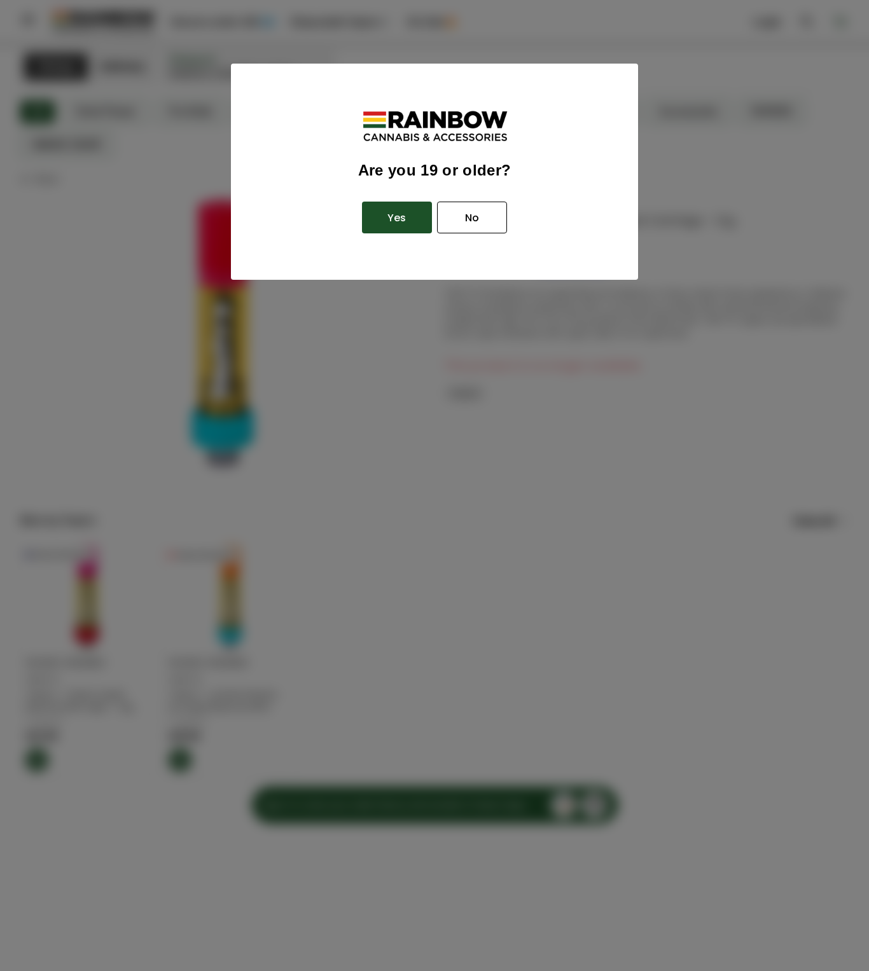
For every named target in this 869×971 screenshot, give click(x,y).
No (472, 217)
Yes (396, 217)
